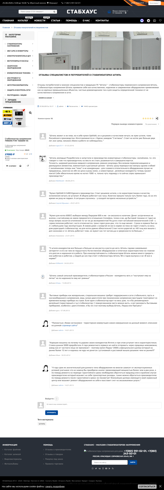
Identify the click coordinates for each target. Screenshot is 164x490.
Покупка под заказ (54, 459)
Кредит (85, 481)
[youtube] (106, 468)
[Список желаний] (160, 20)
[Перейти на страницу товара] (18, 119)
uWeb (42, 481)
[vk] (100, 468)
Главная (6, 27)
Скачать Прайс (51, 481)
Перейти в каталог (45, 98)
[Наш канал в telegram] (148, 20)
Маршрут (53, 3)
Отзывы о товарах (54, 454)
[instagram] (93, 468)
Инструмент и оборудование (14, 79)
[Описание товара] (27, 166)
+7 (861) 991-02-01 (72, 3)
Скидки (92, 481)
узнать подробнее (55, 486)
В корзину (12, 166)
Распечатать (73, 106)
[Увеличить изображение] (157, 39)
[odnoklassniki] (103, 468)
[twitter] (96, 468)
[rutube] (109, 468)
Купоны (99, 481)
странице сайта (69, 325)
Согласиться (147, 487)
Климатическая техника (18, 73)
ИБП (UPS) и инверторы (17, 51)
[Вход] (57, 399)
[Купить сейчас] (20, 166)
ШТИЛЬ (42, 423)
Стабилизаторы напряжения (14, 45)
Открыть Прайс (65, 481)
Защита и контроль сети (18, 90)
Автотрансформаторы (17, 85)
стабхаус (82, 12)
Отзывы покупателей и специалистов (31, 27)
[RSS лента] (113, 468)
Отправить (51, 412)
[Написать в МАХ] (142, 20)
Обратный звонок (38, 3)
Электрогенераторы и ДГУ (19, 56)
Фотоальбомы (11, 464)
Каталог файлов (12, 449)
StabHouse (8, 481)
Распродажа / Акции (17, 95)
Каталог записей (12, 454)
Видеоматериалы (13, 459)
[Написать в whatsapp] (154, 20)
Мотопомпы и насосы (17, 61)
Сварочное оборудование (14, 67)
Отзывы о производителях (58, 449)
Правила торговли (54, 464)
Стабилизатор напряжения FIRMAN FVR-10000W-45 (18, 140)
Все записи (76, 481)
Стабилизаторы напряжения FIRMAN (15, 146)
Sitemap (26, 481)
